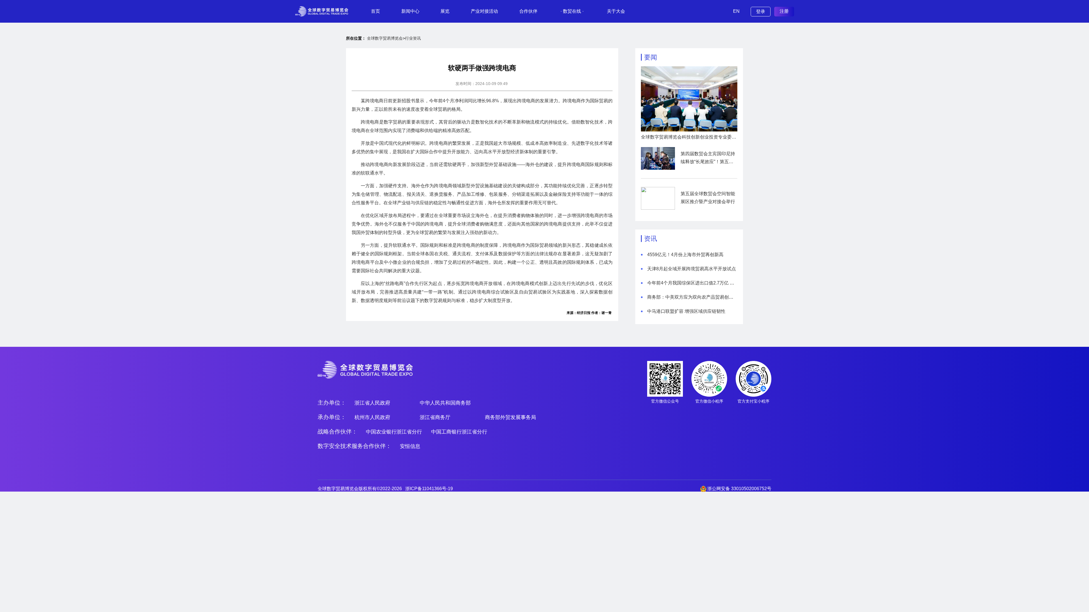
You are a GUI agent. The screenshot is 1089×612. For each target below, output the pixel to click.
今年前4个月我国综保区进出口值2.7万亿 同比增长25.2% (704, 282)
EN (736, 11)
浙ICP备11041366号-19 (429, 488)
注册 (784, 11)
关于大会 (616, 11)
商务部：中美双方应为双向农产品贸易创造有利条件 (699, 297)
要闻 (650, 57)
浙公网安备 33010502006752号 (739, 488)
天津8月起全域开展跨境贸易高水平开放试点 (691, 268)
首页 (375, 11)
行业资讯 (413, 38)
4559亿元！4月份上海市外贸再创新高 (685, 254)
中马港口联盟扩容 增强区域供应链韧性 (686, 311)
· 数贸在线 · (572, 11)
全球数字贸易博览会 (385, 38)
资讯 (650, 238)
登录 (760, 11)
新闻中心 (410, 11)
